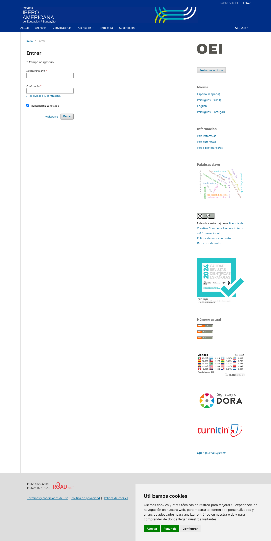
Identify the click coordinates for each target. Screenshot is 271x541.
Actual (24, 28)
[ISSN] (63, 488)
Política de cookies (116, 498)
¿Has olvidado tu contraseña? (44, 95)
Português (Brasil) (209, 100)
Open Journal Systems (211, 453)
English (202, 106)
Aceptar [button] (152, 528)
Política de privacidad (85, 498)
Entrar (247, 3)
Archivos (40, 28)
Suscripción (127, 28)
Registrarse (51, 116)
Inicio (29, 41)
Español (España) (208, 94)
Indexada (106, 28)
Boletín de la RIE (229, 3)
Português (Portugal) (211, 112)
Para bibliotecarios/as (210, 147)
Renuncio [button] (170, 528)
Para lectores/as (206, 136)
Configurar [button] (190, 528)
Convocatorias (62, 28)
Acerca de (85, 28)
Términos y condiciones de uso (47, 498)
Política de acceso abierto (214, 238)
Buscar (243, 28)
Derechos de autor (209, 243)
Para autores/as (206, 142)
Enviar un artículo (211, 70)
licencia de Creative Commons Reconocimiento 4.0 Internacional (220, 228)
